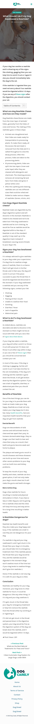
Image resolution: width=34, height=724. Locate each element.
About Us (17, 686)
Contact (17, 695)
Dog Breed (17, 707)
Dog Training (17, 12)
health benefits (16, 413)
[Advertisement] (17, 41)
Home (17, 682)
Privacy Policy (17, 699)
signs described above (13, 337)
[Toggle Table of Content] (23, 105)
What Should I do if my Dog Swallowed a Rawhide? (17, 17)
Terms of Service (17, 691)
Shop (17, 703)
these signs (21, 94)
